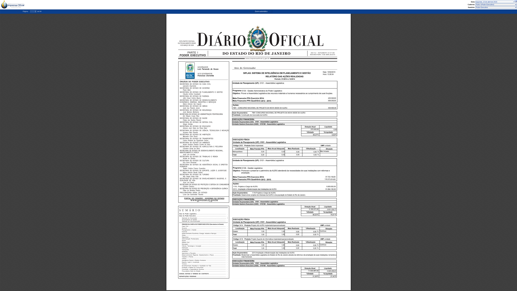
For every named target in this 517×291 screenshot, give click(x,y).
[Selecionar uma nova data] (515, 2)
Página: (25, 11)
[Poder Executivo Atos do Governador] (496, 7)
